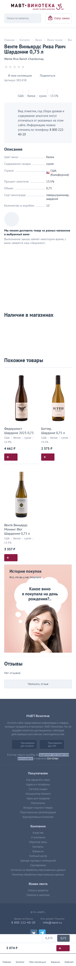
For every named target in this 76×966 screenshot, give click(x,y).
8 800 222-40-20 (23, 922)
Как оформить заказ (38, 780)
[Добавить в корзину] (11, 457)
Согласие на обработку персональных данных (38, 870)
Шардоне (52, 199)
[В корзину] (63, 948)
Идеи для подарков (38, 798)
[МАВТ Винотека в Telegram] (42, 932)
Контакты (38, 846)
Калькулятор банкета (38, 794)
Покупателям (38, 773)
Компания (38, 826)
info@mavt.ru (52, 922)
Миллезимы (38, 803)
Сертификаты (38, 865)
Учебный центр (38, 856)
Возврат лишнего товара (38, 807)
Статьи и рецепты (38, 890)
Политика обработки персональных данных (38, 874)
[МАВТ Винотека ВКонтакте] (33, 932)
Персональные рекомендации (38, 812)
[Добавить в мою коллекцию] (33, 372)
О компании (38, 837)
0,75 (63, 938)
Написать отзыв (38, 684)
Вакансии (38, 851)
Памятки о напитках (38, 895)
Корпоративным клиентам (38, 817)
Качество (38, 833)
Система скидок (38, 789)
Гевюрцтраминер (57, 195)
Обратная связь (38, 842)
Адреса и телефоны (38, 784)
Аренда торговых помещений (38, 860)
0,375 (49, 938)
